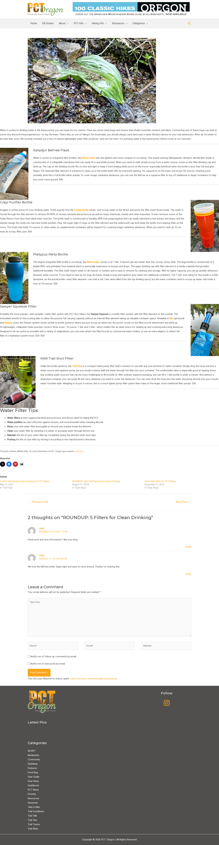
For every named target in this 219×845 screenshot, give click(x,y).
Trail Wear (33, 828)
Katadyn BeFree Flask (51, 150)
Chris (41, 555)
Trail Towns (34, 824)
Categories (138, 23)
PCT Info (79, 23)
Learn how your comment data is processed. (94, 678)
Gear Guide (33, 776)
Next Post (183, 501)
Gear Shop (33, 781)
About (62, 23)
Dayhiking (33, 763)
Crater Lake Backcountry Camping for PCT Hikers (25, 481)
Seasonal (33, 802)
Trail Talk (32, 815)
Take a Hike (34, 807)
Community (34, 759)
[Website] (166, 646)
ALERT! (31, 750)
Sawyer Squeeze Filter (18, 306)
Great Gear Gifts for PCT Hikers (160, 481)
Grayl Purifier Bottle (16, 202)
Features (32, 768)
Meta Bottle (93, 262)
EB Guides (48, 23)
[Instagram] (167, 703)
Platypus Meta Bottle (50, 254)
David (41, 528)
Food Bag (33, 772)
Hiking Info (98, 23)
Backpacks (33, 755)
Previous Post (38, 501)
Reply (188, 546)
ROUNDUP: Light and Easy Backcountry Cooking (96, 481)
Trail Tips (32, 820)
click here (79, 451)
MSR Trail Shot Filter (56, 358)
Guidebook (33, 785)
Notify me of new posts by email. (47, 663)
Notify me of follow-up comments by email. (53, 656)
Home (33, 23)
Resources (118, 23)
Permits (32, 794)
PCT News (33, 789)
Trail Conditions (36, 811)
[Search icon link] (189, 23)
